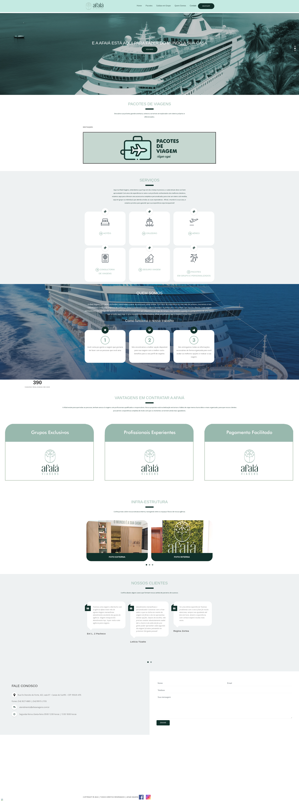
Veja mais (149, 47)
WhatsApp (206, 6)
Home (139, 6)
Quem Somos (180, 6)
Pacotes (149, 6)
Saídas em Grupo (163, 6)
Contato (193, 6)
